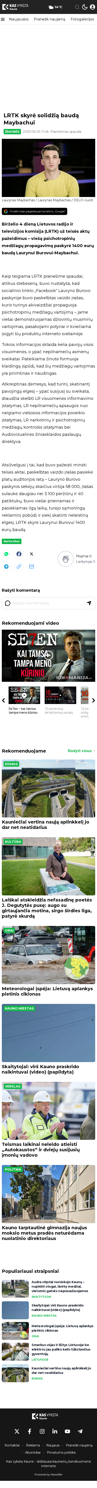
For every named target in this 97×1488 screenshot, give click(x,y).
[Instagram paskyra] (42, 1431)
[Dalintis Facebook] (18, 553)
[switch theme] (85, 7)
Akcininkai (33, 1452)
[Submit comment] (88, 603)
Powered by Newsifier (48, 1474)
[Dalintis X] (31, 553)
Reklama (33, 1445)
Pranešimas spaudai (65, 132)
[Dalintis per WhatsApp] (6, 553)
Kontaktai (12, 1445)
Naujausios (18, 19)
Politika (13, 1169)
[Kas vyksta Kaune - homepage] (19, 7)
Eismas (11, 764)
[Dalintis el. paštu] (31, 566)
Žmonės (12, 132)
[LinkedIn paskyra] (55, 1431)
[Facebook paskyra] (29, 1431)
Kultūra (13, 842)
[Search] (77, 7)
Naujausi (53, 1445)
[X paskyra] (17, 1431)
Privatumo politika (61, 1452)
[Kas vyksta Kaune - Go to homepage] (48, 1416)
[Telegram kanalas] (80, 1431)
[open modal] (92, 7)
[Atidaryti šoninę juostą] (2, 19)
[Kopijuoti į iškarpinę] (18, 566)
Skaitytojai (41, 1296)
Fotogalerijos (82, 19)
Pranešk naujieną (49, 19)
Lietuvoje (40, 1359)
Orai (9, 930)
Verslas (13, 1086)
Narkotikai (12, 541)
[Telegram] (6, 566)
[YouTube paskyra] (67, 1431)
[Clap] (66, 559)
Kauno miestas (19, 1008)
